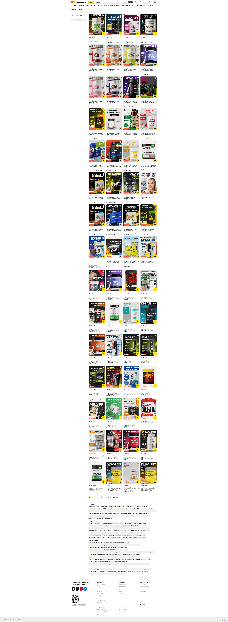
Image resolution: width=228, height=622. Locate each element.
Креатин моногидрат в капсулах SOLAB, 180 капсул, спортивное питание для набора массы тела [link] (147, 328)
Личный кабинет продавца (124, 604)
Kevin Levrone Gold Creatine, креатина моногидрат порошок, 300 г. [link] (148, 295)
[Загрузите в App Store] (73, 590)
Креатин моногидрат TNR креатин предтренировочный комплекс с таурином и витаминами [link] (147, 102)
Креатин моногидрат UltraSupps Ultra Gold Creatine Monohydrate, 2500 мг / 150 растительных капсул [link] (131, 488)
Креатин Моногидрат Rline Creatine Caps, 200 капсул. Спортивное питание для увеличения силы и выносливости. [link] (96, 263)
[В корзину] (103, 33)
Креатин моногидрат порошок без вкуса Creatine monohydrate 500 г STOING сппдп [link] (113, 359)
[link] (90, 506)
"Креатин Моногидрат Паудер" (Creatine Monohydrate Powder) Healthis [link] (114, 166)
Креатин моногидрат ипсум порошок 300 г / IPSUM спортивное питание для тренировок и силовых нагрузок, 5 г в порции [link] (114, 134)
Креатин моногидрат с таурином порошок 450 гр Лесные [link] (113, 102)
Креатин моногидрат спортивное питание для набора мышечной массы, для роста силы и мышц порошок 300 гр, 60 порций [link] (114, 230)
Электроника (99, 591)
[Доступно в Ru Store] (85, 590)
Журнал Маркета (122, 593)
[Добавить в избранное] (103, 15)
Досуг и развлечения (101, 584)
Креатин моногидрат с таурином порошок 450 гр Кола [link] (95, 70)
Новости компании (143, 584)
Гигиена (98, 589)
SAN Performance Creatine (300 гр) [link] (147, 422)
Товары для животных (101, 609)
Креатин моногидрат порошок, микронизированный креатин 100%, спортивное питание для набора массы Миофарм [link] (96, 295)
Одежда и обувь (100, 593)
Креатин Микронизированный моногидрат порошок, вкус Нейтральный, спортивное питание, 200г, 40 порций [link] (131, 198)
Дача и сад (99, 602)
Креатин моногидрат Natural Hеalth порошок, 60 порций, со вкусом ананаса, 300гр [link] (130, 166)
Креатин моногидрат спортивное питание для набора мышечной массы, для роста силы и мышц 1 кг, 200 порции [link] (114, 198)
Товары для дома (100, 595)
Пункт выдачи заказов (144, 589)
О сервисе (121, 589)
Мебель (98, 586)
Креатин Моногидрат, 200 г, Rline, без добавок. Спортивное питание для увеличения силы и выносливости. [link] (131, 391)
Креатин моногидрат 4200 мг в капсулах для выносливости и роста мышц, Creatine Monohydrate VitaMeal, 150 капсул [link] (148, 456)
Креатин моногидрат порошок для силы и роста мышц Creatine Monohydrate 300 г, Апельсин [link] (96, 359)
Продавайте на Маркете (123, 605)
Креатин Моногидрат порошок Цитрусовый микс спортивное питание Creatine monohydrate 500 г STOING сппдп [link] (148, 262)
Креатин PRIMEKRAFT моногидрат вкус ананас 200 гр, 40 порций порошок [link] (147, 230)
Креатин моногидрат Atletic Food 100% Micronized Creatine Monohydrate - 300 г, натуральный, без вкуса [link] (114, 423)
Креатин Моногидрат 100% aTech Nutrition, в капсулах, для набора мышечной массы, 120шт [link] (95, 423)
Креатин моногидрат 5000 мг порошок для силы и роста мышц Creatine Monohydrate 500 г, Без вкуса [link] (114, 295)
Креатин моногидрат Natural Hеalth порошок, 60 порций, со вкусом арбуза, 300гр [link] (148, 134)
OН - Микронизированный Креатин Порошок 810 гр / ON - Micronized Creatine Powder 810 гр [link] (96, 488)
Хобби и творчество (101, 600)
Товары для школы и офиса (102, 605)
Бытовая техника (100, 588)
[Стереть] (124, 2)
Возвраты (121, 591)
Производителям (143, 588)
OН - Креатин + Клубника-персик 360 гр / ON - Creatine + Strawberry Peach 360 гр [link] (148, 166)
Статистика (5, 619)
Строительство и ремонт (102, 611)
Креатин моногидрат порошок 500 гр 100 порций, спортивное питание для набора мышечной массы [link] (96, 456)
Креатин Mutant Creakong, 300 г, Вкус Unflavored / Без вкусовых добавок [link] (148, 391)
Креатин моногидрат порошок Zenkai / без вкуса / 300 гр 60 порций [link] (131, 262)
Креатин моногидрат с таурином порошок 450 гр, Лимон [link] (130, 70)
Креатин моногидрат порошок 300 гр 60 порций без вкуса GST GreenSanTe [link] (114, 39)
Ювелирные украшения (101, 614)
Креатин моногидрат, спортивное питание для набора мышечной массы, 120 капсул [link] (131, 134)
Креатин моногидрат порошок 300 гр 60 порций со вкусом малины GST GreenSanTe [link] (131, 39)
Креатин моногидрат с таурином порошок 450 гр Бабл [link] (95, 102)
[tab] (74, 5)
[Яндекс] (225, 620)
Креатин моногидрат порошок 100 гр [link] (96, 38)
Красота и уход (100, 598)
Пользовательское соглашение (15, 619)
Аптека (98, 596)
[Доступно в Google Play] (77, 590)
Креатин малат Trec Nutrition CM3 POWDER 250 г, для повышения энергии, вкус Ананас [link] (113, 262)
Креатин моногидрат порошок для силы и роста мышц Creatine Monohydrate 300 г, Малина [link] (130, 456)
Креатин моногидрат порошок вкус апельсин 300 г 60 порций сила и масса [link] (130, 423)
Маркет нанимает (143, 591)
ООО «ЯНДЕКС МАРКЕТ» (222, 618)
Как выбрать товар (122, 584)
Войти (155, 2)
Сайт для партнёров (122, 609)
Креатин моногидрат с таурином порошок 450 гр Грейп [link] (113, 70)
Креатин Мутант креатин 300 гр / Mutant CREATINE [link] (130, 295)
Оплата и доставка (122, 586)
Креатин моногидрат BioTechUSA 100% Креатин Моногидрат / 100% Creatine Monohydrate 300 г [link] (96, 391)
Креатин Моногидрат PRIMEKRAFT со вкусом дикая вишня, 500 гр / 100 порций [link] (114, 391)
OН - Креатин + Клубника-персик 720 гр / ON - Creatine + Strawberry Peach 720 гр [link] (114, 328)
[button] (92, 12)
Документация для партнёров (124, 607)
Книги (98, 604)
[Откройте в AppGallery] (81, 590)
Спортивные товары (101, 607)
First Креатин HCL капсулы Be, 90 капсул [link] (147, 198)
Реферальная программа (144, 586)
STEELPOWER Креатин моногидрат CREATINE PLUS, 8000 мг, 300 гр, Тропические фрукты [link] (113, 488)
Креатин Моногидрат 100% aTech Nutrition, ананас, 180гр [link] (130, 230)
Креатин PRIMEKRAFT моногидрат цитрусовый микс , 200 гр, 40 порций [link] (96, 134)
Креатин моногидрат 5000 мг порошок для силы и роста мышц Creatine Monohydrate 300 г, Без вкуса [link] (148, 70)
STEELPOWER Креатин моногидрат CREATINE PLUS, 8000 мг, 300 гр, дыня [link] (148, 488)
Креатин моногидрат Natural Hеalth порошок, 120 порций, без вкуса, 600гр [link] (130, 328)
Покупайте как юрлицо (123, 588)
